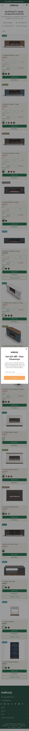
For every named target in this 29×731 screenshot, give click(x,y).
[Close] (26, 349)
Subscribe (14, 378)
